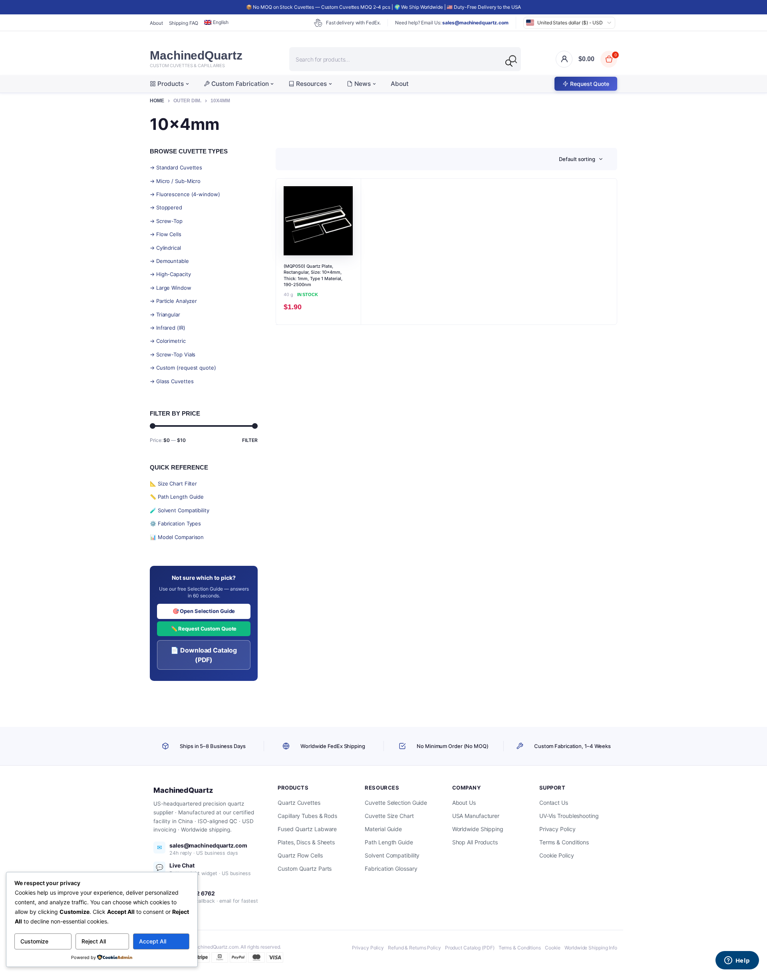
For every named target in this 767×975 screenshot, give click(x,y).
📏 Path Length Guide (177, 496)
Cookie (552, 948)
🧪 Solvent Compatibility (179, 510)
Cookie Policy (556, 855)
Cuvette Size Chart (389, 815)
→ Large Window (170, 288)
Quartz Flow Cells (300, 855)
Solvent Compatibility (392, 855)
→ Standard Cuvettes (176, 167)
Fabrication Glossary (391, 868)
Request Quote (589, 83)
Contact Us (553, 802)
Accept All (152, 941)
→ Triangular (165, 314)
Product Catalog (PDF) (470, 948)
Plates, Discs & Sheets (306, 842)
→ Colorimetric (168, 341)
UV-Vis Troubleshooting (569, 815)
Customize (34, 941)
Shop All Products (475, 842)
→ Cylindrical (165, 248)
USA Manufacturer (475, 815)
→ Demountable (169, 261)
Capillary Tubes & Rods (307, 815)
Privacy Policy (557, 829)
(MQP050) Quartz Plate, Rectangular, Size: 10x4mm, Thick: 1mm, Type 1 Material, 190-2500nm (313, 275)
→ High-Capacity (170, 274)
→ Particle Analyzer (173, 301)
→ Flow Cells (165, 234)
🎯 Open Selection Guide (204, 611)
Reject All (93, 941)
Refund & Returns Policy (414, 948)
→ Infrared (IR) (167, 327)
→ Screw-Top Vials (172, 354)
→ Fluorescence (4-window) (185, 194)
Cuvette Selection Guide (396, 802)
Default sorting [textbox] (577, 159)
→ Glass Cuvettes (171, 381)
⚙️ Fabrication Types (175, 523)
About (156, 23)
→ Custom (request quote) (183, 367)
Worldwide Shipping (477, 829)
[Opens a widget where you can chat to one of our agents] (737, 961)
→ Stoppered (166, 207)
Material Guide (383, 829)
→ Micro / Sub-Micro (175, 181)
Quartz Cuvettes (299, 802)
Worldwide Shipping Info (590, 948)
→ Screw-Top (166, 221)
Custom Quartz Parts (305, 868)
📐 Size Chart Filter (173, 483)
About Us (464, 802)
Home (157, 100)
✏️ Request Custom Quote (204, 628)
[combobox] (580, 159)
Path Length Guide (389, 842)
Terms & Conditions (564, 842)
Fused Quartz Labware (307, 829)
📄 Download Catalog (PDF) (203, 655)
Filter (250, 440)
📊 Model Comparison (177, 537)
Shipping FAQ (184, 23)
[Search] (509, 63)
